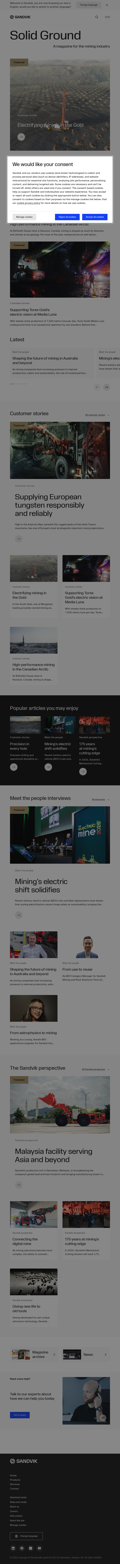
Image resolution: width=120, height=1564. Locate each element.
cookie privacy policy (28, 203)
